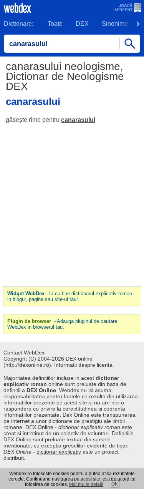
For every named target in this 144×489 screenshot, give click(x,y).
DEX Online (17, 439)
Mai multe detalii (86, 484)
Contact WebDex (24, 352)
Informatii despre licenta (83, 365)
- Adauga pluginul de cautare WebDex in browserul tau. (62, 324)
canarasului (78, 119)
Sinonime (115, 23)
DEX (82, 23)
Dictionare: (18, 23)
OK (114, 484)
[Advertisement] (72, 205)
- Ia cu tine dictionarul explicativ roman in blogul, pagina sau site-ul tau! (69, 296)
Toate (55, 23)
